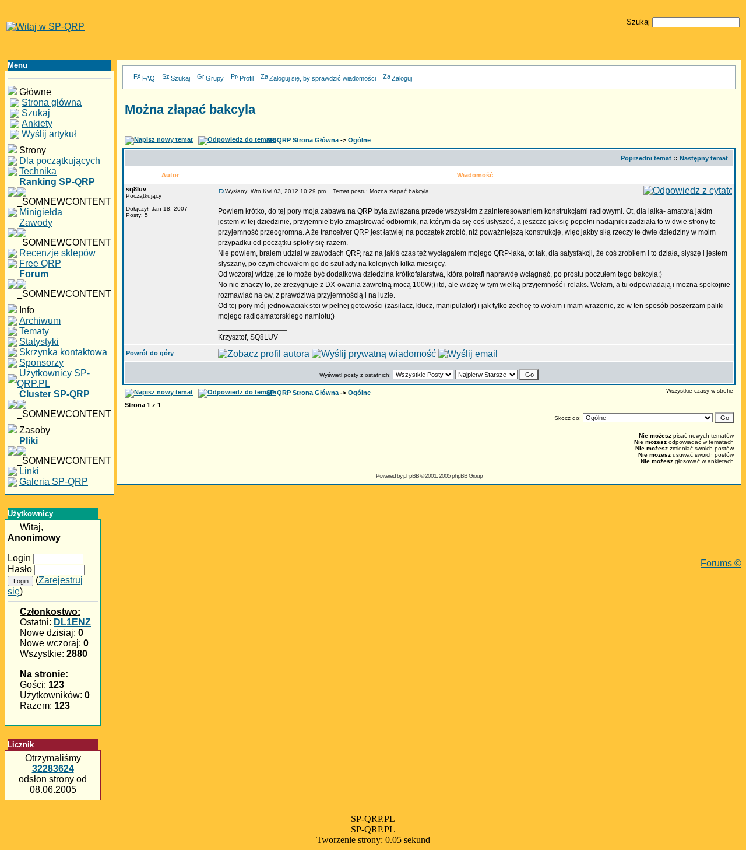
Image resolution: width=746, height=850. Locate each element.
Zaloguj (402, 78)
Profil (247, 78)
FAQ (148, 78)
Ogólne (359, 140)
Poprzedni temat (646, 158)
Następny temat (704, 158)
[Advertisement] (429, 532)
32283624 (53, 769)
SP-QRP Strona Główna (302, 140)
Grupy (215, 78)
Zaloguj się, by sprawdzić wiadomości (322, 78)
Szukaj (180, 78)
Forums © (721, 563)
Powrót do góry (150, 352)
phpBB (411, 476)
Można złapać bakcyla (190, 109)
